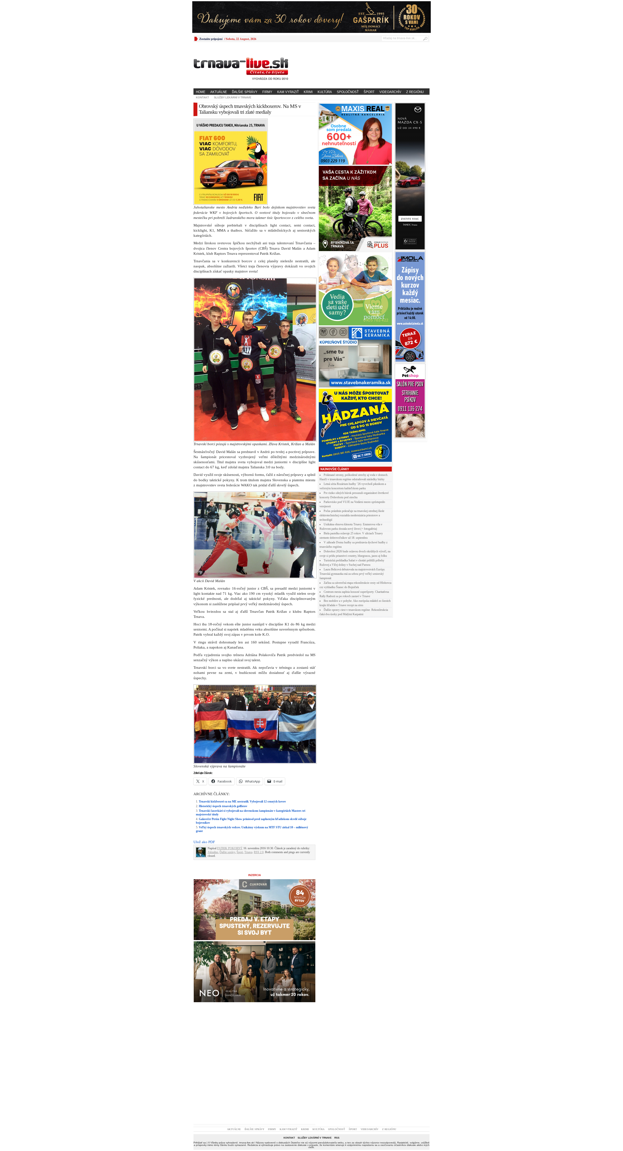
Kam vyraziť (288, 92)
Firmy (267, 92)
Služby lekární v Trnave (232, 97)
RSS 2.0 (259, 767)
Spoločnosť (348, 92)
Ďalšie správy (244, 92)
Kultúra (325, 92)
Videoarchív (390, 92)
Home (200, 92)
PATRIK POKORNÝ (230, 763)
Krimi (308, 92)
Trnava (248, 767)
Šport (369, 92)
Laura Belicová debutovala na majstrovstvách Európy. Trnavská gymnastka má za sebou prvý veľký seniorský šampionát (352, 574)
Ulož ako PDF (204, 757)
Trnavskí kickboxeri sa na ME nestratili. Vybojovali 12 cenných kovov (242, 716)
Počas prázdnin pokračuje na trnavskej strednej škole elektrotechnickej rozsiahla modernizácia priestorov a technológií (352, 515)
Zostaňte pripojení (210, 39)
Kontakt (202, 97)
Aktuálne (218, 92)
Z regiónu (415, 92)
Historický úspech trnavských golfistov (223, 721)
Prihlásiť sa (199, 1058)
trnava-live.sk (246, 1058)
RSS (336, 1053)
